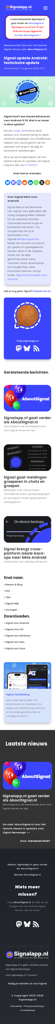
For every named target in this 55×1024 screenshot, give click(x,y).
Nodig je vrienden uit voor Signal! (27, 983)
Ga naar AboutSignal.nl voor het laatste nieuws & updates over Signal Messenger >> (24, 828)
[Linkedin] (30, 182)
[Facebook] (19, 182)
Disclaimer (16, 1006)
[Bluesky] (7, 182)
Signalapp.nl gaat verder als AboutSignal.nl (27, 420)
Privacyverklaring (33, 1006)
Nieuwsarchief (12, 45)
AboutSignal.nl (36, 23)
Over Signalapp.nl (16, 975)
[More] (47, 182)
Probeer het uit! (42, 291)
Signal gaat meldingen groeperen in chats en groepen (25, 481)
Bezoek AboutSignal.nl (27, 874)
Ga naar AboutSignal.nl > (27, 35)
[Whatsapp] (36, 182)
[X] (41, 182)
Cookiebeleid (27, 1010)
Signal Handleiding (17, 694)
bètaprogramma (28, 239)
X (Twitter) (30, 165)
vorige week (20, 130)
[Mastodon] (13, 182)
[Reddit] (24, 182)
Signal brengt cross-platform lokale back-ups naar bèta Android (25, 553)
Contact (32, 975)
